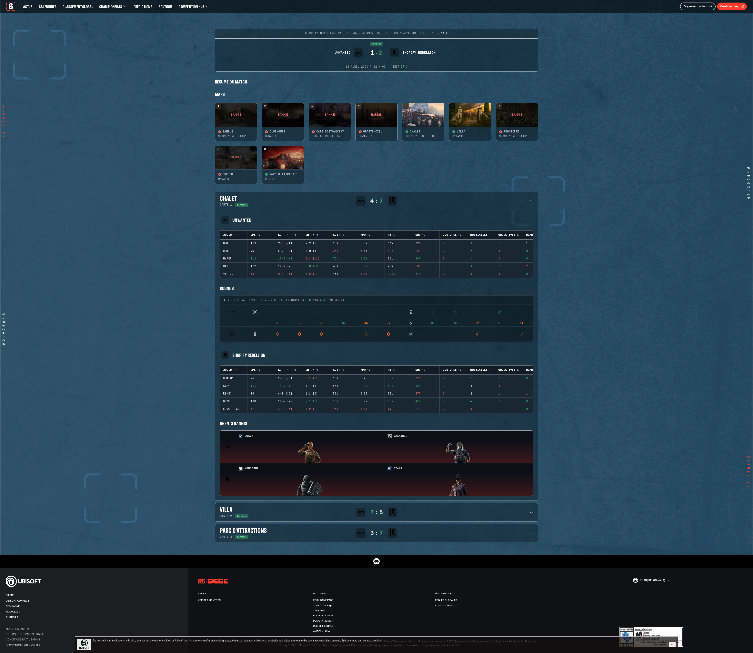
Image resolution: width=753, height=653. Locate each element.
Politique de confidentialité (26, 634)
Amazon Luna (321, 631)
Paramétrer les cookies (23, 644)
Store (10, 595)
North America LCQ (366, 33)
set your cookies (372, 640)
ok (672, 644)
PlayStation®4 (323, 620)
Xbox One (319, 610)
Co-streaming (729, 6)
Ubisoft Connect (17, 600)
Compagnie (13, 606)
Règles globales (446, 600)
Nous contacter (17, 629)
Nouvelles (13, 611)
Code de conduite (446, 605)
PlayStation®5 (323, 615)
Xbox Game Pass (323, 600)
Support (12, 617)
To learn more (350, 640)
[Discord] (376, 561)
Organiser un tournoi (698, 6)
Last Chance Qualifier (409, 33)
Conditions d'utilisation (23, 639)
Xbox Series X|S (322, 605)
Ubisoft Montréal (210, 600)
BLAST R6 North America (323, 33)
